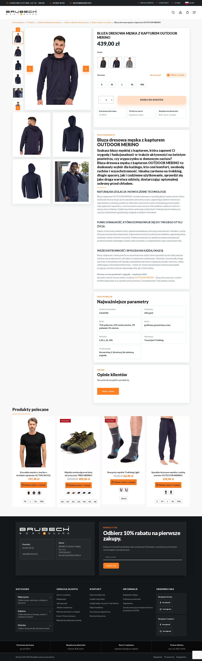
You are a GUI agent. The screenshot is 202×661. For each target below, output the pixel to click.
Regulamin (157, 657)
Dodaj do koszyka (151, 100)
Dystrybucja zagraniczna (100, 612)
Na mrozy (117, 352)
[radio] (103, 62)
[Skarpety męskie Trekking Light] (123, 441)
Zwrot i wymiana (63, 595)
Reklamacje (61, 599)
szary (168, 325)
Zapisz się (111, 566)
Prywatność (169, 657)
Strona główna (18, 22)
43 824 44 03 (28, 548)
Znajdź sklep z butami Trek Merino (104, 603)
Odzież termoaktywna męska (49, 22)
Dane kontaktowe (97, 595)
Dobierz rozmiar (176, 75)
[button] (194, 12)
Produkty (30, 22)
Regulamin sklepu (130, 595)
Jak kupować (61, 603)
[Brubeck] (55, 530)
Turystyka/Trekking (154, 340)
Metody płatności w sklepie (68, 612)
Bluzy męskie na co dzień (101, 22)
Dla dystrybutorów (98, 616)
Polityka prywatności (132, 599)
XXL (111, 340)
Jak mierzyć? (155, 75)
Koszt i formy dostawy (66, 616)
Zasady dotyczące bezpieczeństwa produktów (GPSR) (138, 609)
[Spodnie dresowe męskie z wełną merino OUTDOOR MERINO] (168, 441)
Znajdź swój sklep (97, 599)
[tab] (17, 38)
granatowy (159, 325)
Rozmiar (101, 75)
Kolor (100, 52)
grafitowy (148, 325)
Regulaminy (128, 603)
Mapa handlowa (96, 607)
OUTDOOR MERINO (144, 277)
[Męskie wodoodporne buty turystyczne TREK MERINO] (78, 441)
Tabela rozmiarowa (64, 607)
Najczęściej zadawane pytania (68, 620)
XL (107, 340)
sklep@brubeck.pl (30, 554)
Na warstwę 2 (105, 352)
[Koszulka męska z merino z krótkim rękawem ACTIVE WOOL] (33, 441)
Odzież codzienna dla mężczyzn (76, 22)
